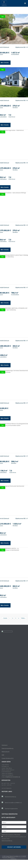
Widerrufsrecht (5, 752)
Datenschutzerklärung (7, 748)
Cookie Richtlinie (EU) (8, 758)
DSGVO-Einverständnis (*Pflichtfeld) (11, 834)
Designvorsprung (21, 859)
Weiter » (23, 618)
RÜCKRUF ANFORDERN (14, 847)
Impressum (4, 745)
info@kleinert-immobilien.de (12, 777)
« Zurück (5, 618)
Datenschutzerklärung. (7, 840)
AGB (3, 755)
